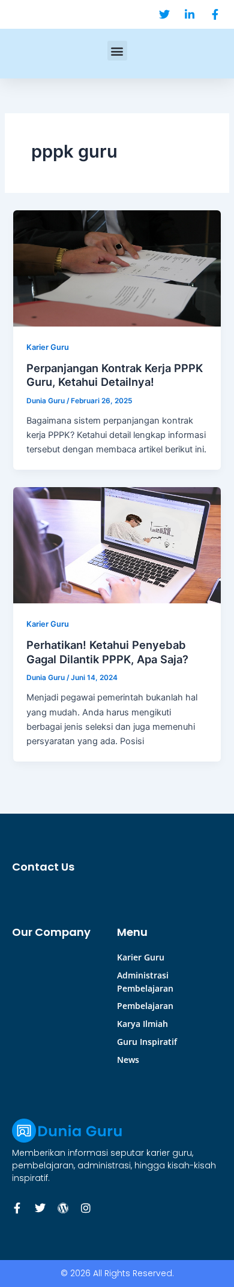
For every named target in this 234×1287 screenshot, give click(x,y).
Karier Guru (47, 347)
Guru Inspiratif (147, 1041)
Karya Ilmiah (142, 1023)
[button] (117, 51)
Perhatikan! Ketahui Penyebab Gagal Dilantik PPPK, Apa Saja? (107, 652)
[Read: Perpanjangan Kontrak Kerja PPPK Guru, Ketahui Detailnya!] (116, 267)
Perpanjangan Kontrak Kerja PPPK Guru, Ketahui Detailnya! (114, 375)
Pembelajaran (145, 1005)
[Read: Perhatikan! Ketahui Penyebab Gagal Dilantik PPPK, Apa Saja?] (116, 544)
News (128, 1059)
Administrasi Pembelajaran (145, 981)
